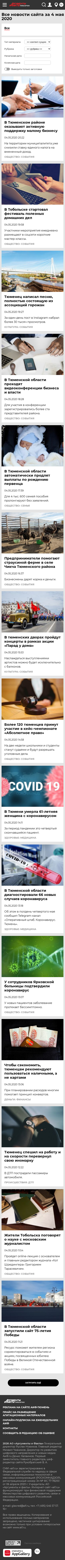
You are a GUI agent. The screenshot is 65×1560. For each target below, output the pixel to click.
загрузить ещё (33, 1383)
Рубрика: (9, 49)
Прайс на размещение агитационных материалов (24, 1414)
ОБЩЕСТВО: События (19, 157)
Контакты (10, 1428)
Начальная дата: (13, 56)
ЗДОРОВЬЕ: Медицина (20, 838)
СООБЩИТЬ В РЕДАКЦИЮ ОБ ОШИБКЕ (29, 1433)
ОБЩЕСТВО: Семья (17, 505)
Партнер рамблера (32, 1543)
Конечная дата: (12, 62)
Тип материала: (12, 42)
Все (7, 28)
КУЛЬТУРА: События (18, 327)
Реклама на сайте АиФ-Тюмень (26, 1407)
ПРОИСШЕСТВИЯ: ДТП (19, 1182)
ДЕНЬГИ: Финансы (17, 1099)
